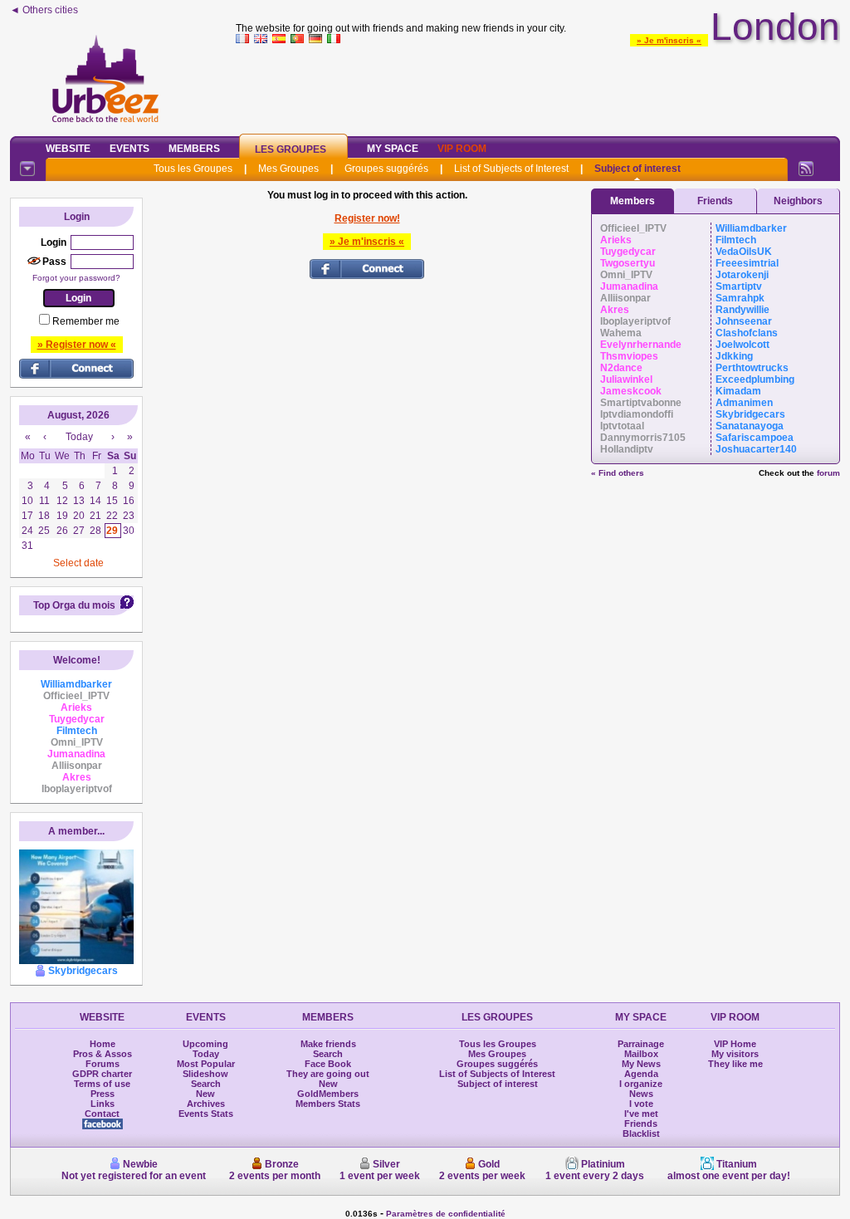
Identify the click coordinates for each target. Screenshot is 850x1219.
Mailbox (641, 1054)
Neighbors (798, 201)
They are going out (327, 1074)
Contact (102, 1114)
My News (641, 1064)
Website (68, 148)
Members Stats (328, 1104)
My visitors (735, 1054)
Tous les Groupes (193, 168)
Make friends (328, 1044)
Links (102, 1104)
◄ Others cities (44, 10)
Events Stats (205, 1114)
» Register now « (76, 344)
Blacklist (641, 1133)
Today (206, 1054)
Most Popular (206, 1064)
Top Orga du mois (74, 605)
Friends (715, 201)
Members (194, 148)
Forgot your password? (76, 277)
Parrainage (641, 1044)
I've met (641, 1114)
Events (129, 148)
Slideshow (205, 1074)
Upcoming (205, 1044)
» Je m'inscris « (669, 40)
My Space (392, 148)
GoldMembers (328, 1094)
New (205, 1094)
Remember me (86, 321)
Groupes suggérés (386, 168)
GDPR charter (102, 1074)
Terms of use (102, 1084)
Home (102, 1044)
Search (206, 1084)
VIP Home (735, 1044)
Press (102, 1094)
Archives (206, 1104)
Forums (102, 1064)
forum (828, 472)
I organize (640, 1084)
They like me (735, 1064)
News (641, 1094)
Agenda (641, 1074)
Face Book (328, 1064)
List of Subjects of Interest (511, 168)
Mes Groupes (288, 168)
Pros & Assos (102, 1054)
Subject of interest (637, 168)
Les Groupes (290, 149)
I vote (641, 1104)
